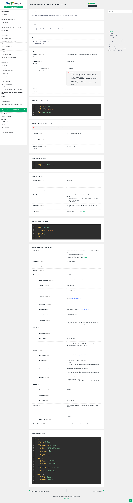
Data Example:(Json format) (115, 43)
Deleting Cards (6, 73)
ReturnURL (5, 78)
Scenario (111, 31)
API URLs (111, 33)
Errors (3, 124)
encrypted (83, 88)
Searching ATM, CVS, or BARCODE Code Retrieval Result (13, 110)
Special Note (5, 25)
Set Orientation (5, 60)
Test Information (5, 22)
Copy (99, 105)
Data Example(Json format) (115, 50)
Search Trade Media (6, 116)
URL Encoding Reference (7, 132)
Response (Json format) (114, 44)
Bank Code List (5, 127)
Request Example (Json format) (116, 39)
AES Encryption (5, 121)
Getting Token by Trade (8, 70)
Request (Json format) (114, 37)
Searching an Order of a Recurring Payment (12, 107)
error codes (84, 257)
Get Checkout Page (6, 38)
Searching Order (5, 101)
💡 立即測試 (91, 3)
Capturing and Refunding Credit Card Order (12, 89)
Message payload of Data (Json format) (118, 41)
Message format (113, 35)
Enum (3, 130)
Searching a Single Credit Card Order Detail (12, 104)
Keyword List (5, 16)
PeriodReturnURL (6, 81)
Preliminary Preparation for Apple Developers (12, 27)
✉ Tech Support (93, 6)
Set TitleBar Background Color (9, 41)
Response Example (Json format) (116, 46)
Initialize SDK (5, 35)
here (86, 82)
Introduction (4, 14)
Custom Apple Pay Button (8, 43)
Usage (3, 33)
